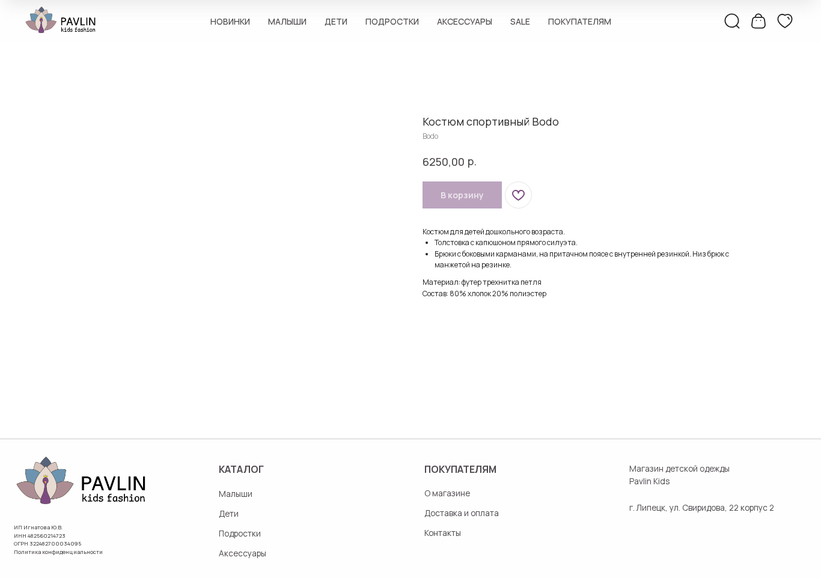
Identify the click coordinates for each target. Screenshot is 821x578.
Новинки (230, 21)
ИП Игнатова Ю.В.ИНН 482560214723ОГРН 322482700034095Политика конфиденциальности (58, 539)
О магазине (447, 493)
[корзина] (758, 21)
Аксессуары (464, 21)
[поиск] (732, 21)
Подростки (392, 21)
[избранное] (785, 21)
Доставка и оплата (461, 513)
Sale (520, 21)
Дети (336, 21)
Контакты (442, 532)
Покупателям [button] (579, 21)
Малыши (287, 21)
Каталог (241, 469)
